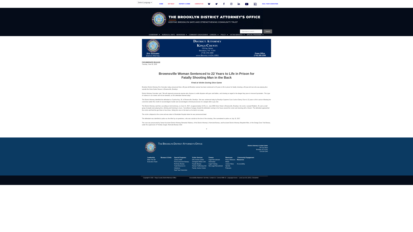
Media (227, 162)
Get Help (206, 178)
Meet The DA (151, 159)
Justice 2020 (178, 159)
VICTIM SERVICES (236, 35)
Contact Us (212, 178)
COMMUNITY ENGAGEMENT (198, 35)
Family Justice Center (199, 168)
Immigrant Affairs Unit (199, 162)
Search (268, 31)
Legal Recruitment (214, 159)
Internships (212, 162)
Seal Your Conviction (180, 170)
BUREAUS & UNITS (168, 35)
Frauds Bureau (196, 164)
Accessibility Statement (196, 178)
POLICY (223, 35)
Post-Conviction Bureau (181, 162)
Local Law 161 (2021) (245, 178)
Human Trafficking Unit (199, 166)
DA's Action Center (198, 159)
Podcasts (228, 168)
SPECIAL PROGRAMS (254, 35)
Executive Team (152, 162)
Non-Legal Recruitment (216, 166)
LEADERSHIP (153, 35)
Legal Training (213, 164)
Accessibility (241, 164)
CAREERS (213, 35)
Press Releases (230, 159)
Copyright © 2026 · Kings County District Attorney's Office (159, 178)
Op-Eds (227, 166)
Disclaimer (255, 178)
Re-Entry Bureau (179, 164)
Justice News (229, 164)
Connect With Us (221, 178)
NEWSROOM (180, 35)
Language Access (232, 178)
